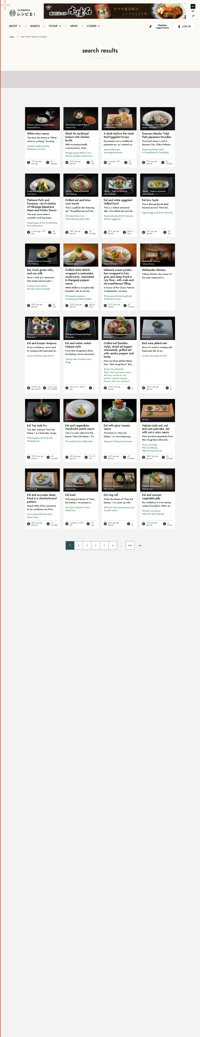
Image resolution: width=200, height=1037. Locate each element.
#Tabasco (118, 441)
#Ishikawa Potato (112, 299)
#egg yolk (153, 212)
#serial (107, 149)
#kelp (46, 146)
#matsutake (71, 299)
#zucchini (70, 507)
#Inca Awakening (48, 222)
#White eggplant (112, 219)
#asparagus (33, 222)
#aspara (108, 441)
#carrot (31, 355)
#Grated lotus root (74, 215)
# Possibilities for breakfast (155, 152)
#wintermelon (85, 359)
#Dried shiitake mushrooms (79, 155)
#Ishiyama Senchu (36, 149)
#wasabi (46, 288)
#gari (144, 212)
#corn (51, 355)
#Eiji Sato (88, 441)
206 (130, 545)
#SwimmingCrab (123, 296)
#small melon (34, 288)
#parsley (154, 355)
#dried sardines (35, 146)
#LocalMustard (34, 225)
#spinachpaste (111, 215)
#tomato (115, 149)
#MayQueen (33, 441)
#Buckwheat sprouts (152, 450)
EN (193, 6)
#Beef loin (70, 510)
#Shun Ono (85, 152)
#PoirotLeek (46, 437)
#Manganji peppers (75, 296)
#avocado (32, 514)
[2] (139, 545)
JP (193, 15)
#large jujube (72, 152)
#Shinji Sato (41, 355)
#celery (146, 355)
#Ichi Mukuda (72, 219)
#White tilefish (85, 299)
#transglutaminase (113, 152)
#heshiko (119, 369)
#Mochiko (85, 219)
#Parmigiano (33, 437)
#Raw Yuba (32, 517)
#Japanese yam (126, 507)
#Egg (68, 362)
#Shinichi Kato (45, 514)
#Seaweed (147, 149)
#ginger (161, 513)
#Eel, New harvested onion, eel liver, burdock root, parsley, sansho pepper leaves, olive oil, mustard (118, 377)
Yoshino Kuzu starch (37, 285)
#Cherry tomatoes (151, 510)
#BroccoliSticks (149, 447)
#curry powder (149, 444)
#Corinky (69, 441)
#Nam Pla (109, 369)
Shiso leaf (158, 149)
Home (11, 36)
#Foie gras (109, 296)
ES (193, 11)
